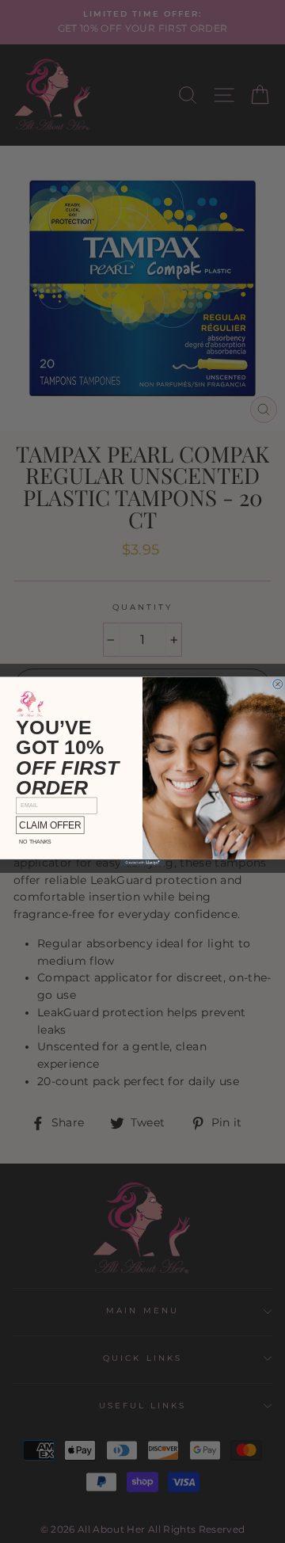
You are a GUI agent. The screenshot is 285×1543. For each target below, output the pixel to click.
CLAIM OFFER (50, 825)
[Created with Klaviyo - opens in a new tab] (142, 863)
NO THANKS (35, 842)
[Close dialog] (278, 684)
